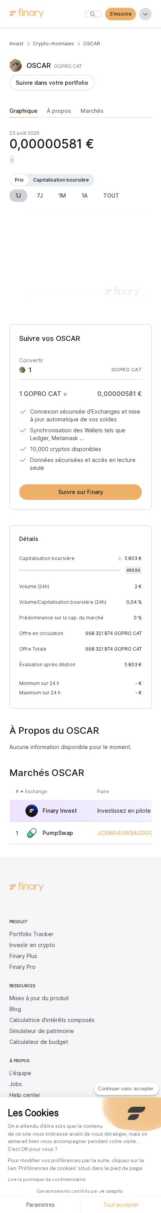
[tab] (23, 112)
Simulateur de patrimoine (41, 1030)
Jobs (15, 1084)
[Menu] (145, 14)
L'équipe (20, 1073)
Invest (16, 43)
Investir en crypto (32, 945)
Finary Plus (23, 956)
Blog (15, 1009)
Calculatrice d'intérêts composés (52, 1020)
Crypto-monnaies (53, 43)
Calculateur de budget (38, 1041)
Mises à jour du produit (39, 998)
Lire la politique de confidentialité (47, 1179)
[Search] (93, 14)
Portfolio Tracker (31, 934)
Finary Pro (22, 966)
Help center (24, 1095)
